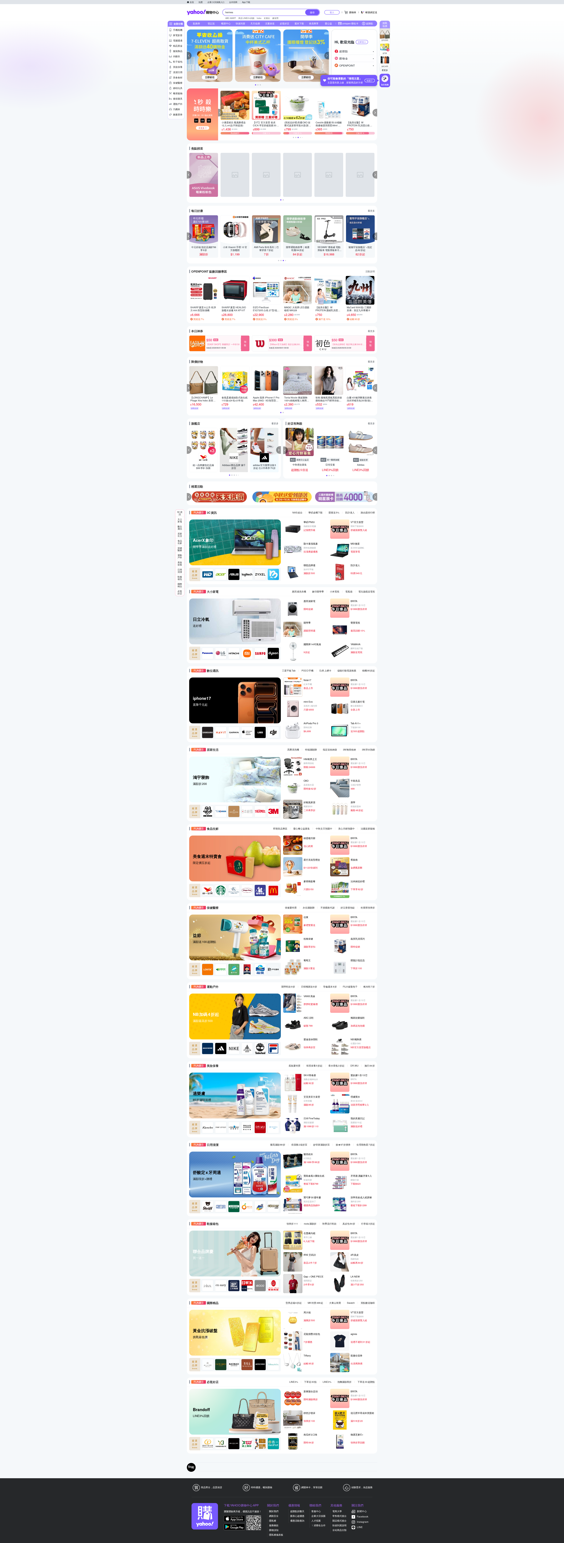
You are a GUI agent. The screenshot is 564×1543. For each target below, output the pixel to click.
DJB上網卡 (325, 670)
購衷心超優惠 (297, 1516)
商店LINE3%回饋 (246, 18)
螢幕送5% (334, 512)
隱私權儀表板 (276, 1534)
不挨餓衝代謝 (327, 907)
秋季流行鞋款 (329, 1223)
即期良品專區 (280, 828)
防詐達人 (350, 512)
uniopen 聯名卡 (350, 23)
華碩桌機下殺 (315, 512)
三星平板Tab (289, 670)
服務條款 (273, 1525)
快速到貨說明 (339, 1525)
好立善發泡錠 (348, 907)
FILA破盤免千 (350, 986)
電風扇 (348, 591)
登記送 (211, 23)
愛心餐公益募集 (301, 828)
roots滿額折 (310, 1223)
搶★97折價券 (343, 1144)
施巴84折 (370, 1065)
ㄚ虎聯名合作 (318, 1525)
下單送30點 (310, 1382)
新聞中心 (362, 1511)
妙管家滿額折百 (321, 1144)
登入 (332, 12)
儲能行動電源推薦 (346, 670)
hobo (259, 18)
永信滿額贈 (308, 907)
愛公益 (328, 23)
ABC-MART (230, 18)
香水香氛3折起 (336, 1065)
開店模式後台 (339, 1520)
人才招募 (316, 1520)
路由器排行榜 (368, 512)
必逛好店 (284, 23)
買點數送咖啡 (368, 1302)
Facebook (362, 1516)
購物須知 (273, 1530)
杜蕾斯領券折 (368, 907)
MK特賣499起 (315, 1302)
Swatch (351, 1302)
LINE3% (293, 1382)
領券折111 (292, 1223)
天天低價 (255, 23)
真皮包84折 (349, 1223)
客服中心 (316, 1511)
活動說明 (370, 271)
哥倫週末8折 (330, 986)
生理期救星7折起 (365, 1144)
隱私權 (272, 1520)
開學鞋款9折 (288, 986)
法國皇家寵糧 (368, 828)
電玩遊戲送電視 (366, 591)
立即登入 (362, 42)
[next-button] (374, 497)
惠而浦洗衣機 (299, 591)
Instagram (363, 1521)
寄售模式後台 (339, 1516)
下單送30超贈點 (366, 1382)
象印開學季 (318, 591)
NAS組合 (297, 512)
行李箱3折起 (368, 1223)
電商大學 (337, 1511)
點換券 (196, 23)
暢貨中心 (226, 23)
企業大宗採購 (318, 1516)
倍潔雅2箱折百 (299, 1144)
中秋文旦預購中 (324, 828)
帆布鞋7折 (369, 986)
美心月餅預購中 (346, 828)
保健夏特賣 (291, 907)
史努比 (267, 18)
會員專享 (313, 23)
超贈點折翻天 (297, 1511)
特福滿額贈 (311, 749)
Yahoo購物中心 (203, 12)
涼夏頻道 (270, 23)
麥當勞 (275, 18)
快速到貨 (240, 23)
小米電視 (334, 591)
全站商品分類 (339, 1530)
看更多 (385, 70)
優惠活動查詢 (297, 1520)
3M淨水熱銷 (368, 749)
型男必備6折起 (294, 1302)
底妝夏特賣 (294, 1065)
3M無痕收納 (349, 749)
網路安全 (273, 1516)
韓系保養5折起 (314, 1065)
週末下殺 (299, 23)
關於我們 (273, 1511)
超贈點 (369, 23)
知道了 (370, 80)
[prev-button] (189, 497)
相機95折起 (368, 670)
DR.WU (354, 1065)
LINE (360, 1527)
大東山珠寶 (335, 1302)
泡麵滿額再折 (344, 1382)
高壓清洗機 (293, 749)
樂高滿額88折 (277, 1144)
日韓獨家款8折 (309, 986)
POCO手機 (307, 670)
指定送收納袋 (330, 749)
